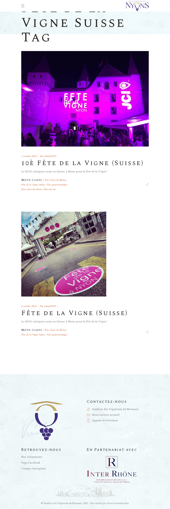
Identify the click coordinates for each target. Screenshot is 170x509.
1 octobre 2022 (29, 156)
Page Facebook (30, 463)
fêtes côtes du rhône (31, 189)
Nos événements (31, 457)
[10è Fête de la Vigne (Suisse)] (85, 99)
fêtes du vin (50, 189)
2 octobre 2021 (29, 306)
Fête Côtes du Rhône (55, 180)
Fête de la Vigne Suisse (33, 185)
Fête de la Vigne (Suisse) (74, 313)
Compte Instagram (33, 468)
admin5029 (50, 156)
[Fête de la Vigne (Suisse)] (63, 254)
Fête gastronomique (57, 185)
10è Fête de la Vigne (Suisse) (82, 163)
